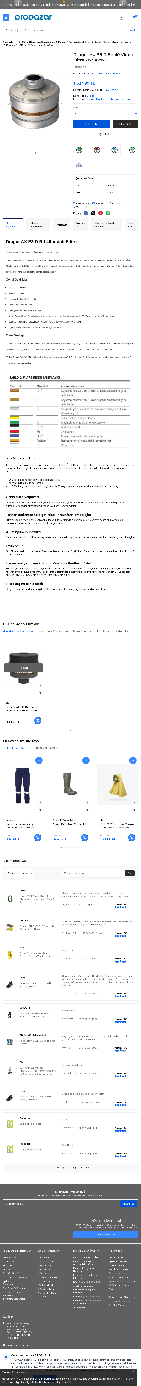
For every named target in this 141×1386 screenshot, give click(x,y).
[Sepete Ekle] (37, 720)
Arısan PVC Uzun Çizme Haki (70, 824)
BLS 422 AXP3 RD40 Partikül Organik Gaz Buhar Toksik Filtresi (23, 708)
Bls (7, 702)
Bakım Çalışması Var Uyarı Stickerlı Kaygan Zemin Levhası (36, 954)
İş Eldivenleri (44, 1269)
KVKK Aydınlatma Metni (121, 1285)
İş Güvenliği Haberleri (120, 1301)
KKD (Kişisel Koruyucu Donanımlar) (36, 41)
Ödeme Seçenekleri (36, 224)
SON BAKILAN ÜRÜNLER (44, 748)
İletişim (112, 1293)
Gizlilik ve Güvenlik (118, 1269)
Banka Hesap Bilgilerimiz (122, 1297)
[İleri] (93, 1168)
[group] (35, 101)
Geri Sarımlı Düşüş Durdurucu (12, 1293)
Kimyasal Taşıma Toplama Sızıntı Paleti (87, 1302)
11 (80, 1168)
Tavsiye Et (100, 203)
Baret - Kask (9, 1257)
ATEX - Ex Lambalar (83, 1285)
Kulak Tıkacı (9, 1265)
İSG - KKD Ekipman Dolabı (87, 1281)
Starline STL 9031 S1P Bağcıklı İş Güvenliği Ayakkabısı (37, 927)
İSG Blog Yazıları (117, 1305)
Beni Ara (130, 224)
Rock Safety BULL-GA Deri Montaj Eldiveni (38, 1042)
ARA (132, 30)
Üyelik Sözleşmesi (118, 1261)
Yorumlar (61, 225)
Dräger (79, 66)
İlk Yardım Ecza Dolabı (14, 1298)
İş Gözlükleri (44, 1265)
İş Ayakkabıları (45, 1261)
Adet (75, 107)
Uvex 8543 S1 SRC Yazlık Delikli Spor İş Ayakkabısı (36, 985)
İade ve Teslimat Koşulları (104, 224)
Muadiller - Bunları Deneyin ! (19, 631)
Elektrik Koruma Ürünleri (86, 1257)
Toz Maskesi (9, 1261)
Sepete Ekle (92, 123)
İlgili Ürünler (104, 631)
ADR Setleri (79, 1307)
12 (87, 1168)
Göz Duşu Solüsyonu (14, 1288)
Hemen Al (125, 123)
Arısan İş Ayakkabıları (64, 819)
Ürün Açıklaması (12, 224)
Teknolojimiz (115, 1289)
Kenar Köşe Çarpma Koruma (84, 1291)
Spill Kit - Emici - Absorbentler (11, 1283)
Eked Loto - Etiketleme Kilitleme (85, 1276)
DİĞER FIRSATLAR (13, 748)
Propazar (11, 819)
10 (74, 1168)
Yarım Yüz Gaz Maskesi (15, 1277)
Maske (62, 41)
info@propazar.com (18, 1345)
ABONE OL (128, 1203)
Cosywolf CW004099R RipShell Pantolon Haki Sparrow (36, 1015)
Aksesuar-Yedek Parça (54, 631)
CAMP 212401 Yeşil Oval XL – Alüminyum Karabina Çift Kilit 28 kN (37, 898)
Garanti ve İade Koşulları (122, 1281)
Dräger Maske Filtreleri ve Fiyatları (113, 41)
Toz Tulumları (45, 1281)
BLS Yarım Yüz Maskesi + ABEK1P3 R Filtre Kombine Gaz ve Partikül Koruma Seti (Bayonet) (38, 1070)
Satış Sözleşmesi (118, 1265)
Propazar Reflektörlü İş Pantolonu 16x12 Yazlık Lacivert (20, 826)
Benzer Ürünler (82, 631)
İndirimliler (122, 631)
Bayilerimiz (114, 1273)
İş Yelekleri (43, 1273)
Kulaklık (7, 1269)
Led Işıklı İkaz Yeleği (30, 1123)
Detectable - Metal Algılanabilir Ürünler (83, 1263)
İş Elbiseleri (44, 1257)
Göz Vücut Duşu (46, 1289)
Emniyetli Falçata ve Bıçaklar (84, 1269)
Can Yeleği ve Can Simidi (86, 1296)
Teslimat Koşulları (118, 1257)
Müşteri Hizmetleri (118, 1277)
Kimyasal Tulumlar (47, 1277)
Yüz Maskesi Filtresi (80, 41)
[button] (35, 153)
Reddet (113, 1366)
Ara (130, 872)
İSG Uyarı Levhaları (48, 1285)
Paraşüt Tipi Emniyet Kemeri (49, 1294)
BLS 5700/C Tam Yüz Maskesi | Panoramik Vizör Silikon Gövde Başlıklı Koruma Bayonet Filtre (117, 826)
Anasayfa (8, 41)
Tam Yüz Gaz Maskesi (14, 1273)
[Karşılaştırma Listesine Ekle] (40, 686)
